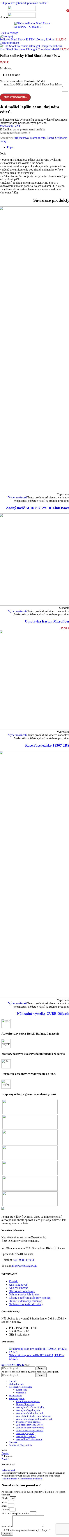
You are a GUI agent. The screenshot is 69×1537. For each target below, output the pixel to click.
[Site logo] (22, 9)
